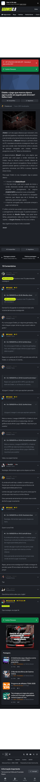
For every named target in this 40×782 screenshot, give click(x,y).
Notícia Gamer (30, 664)
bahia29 (24, 533)
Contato (17, 759)
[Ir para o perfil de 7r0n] (3, 589)
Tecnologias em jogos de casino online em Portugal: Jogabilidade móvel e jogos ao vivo (23, 695)
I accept (34, 771)
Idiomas (10, 759)
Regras (3, 774)
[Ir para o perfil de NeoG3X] (3, 465)
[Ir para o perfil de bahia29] (3, 477)
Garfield (24, 342)
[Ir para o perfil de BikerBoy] (3, 273)
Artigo (27, 685)
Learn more (3, 3)
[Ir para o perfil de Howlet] (3, 106)
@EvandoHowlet (8, 278)
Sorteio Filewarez (10, 69)
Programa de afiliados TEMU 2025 (23, 683)
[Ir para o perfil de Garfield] (3, 317)
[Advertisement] (20, 37)
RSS (31, 759)
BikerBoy (25, 295)
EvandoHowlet (27, 378)
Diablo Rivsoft (20, 181)
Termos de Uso (5, 772)
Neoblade (26, 515)
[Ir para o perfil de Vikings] (3, 577)
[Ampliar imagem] (19, 112)
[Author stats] (37, 273)
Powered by (29, 763)
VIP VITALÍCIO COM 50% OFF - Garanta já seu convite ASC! (17, 63)
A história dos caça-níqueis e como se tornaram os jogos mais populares (23, 660)
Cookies (24, 759)
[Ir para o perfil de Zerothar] (3, 601)
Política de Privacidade (17, 772)
